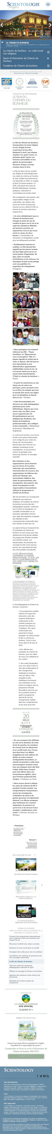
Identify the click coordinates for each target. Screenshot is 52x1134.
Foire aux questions (30, 1098)
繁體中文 (33, 1086)
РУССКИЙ (26, 1086)
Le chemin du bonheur (19, 87)
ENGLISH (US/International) (12, 1084)
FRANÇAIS (7, 1086)
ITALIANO (32, 1090)
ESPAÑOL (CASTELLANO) (12, 1090)
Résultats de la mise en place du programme (21, 982)
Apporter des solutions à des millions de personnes (24, 976)
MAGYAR (13, 1088)
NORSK (19, 1088)
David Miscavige (14, 1107)
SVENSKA (26, 1088)
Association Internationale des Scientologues (34, 1109)
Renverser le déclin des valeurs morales (24, 944)
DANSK (41, 1084)
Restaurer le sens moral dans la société (24, 948)
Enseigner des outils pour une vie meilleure (25, 952)
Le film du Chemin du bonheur (20, 961)
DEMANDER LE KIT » (26, 1056)
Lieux (33, 1099)
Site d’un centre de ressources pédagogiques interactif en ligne (21, 966)
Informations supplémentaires (16, 1099)
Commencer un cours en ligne (29, 1107)
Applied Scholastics (32, 87)
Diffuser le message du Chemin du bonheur (25, 971)
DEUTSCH (7, 1088)
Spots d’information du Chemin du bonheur (20, 60)
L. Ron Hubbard (8, 1096)
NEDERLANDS (41, 1086)
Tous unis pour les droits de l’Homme (20, 1112)
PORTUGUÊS (40, 1090)
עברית (14, 1086)
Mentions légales (21, 1121)
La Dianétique (18, 1105)
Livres (39, 1098)
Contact (28, 1099)
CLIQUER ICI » (26, 1010)
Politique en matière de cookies (39, 1120)
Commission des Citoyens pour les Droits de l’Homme (28, 1113)
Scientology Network (30, 1105)
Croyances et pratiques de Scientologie (25, 1096)
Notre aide (7, 88)
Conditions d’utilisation (9, 1121)
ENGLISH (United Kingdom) (30, 1084)
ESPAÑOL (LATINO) (36, 1088)
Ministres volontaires (17, 1098)
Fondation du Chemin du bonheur (20, 65)
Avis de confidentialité (22, 1120)
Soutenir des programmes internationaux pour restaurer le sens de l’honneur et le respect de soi (24, 938)
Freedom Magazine (9, 1110)
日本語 (20, 1086)
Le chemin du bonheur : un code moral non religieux (23, 52)
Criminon (45, 87)
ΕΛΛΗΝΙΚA (24, 1090)
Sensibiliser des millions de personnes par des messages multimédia (25, 956)
